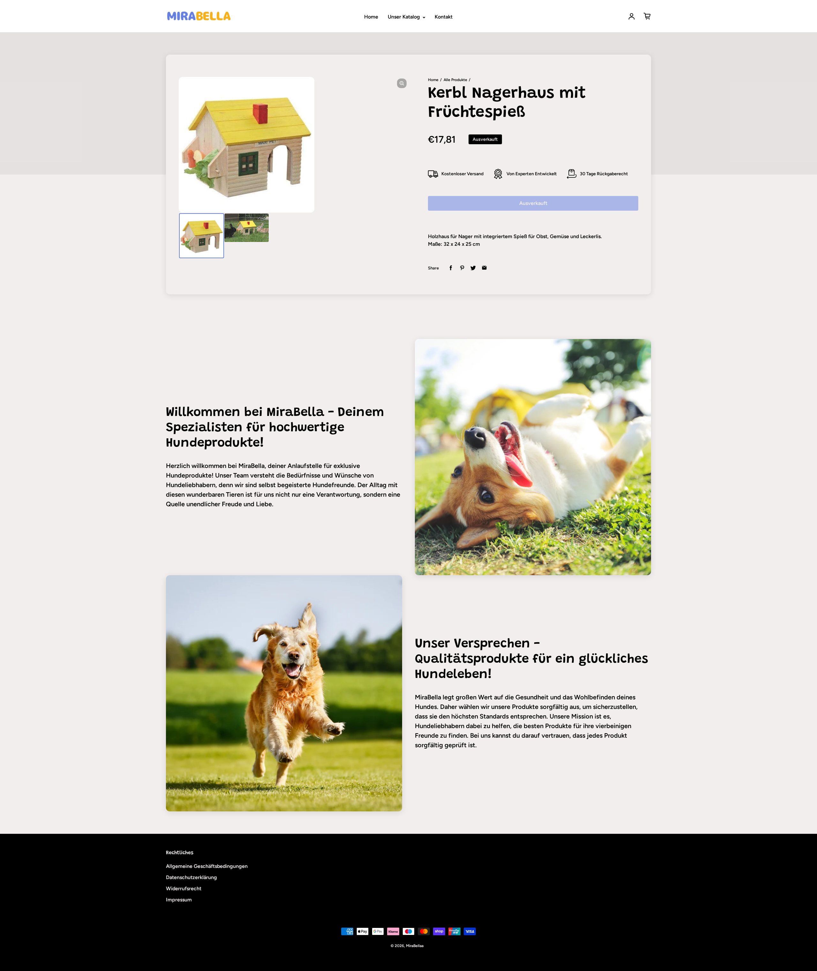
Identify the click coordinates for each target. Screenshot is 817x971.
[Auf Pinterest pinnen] (462, 268)
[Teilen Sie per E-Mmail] (484, 268)
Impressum (179, 900)
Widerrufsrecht (183, 888)
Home (371, 17)
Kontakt (444, 17)
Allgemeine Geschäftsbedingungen (207, 866)
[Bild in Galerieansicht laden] (201, 236)
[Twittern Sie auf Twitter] (473, 268)
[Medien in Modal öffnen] (402, 83)
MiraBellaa (414, 946)
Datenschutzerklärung (191, 877)
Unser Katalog (404, 17)
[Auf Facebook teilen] (451, 268)
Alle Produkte (455, 80)
